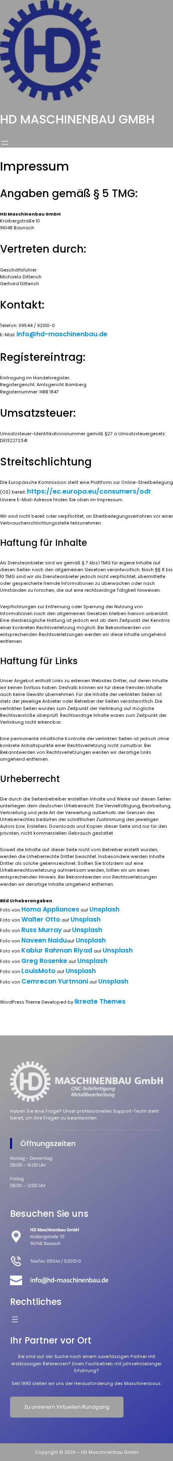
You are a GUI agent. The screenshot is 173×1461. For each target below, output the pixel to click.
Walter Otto (40, 919)
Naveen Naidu (44, 940)
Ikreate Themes (100, 1001)
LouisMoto (38, 970)
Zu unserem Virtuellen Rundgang (66, 1406)
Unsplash (104, 909)
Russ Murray (41, 929)
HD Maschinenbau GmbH (77, 119)
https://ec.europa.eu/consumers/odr (89, 491)
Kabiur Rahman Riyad (57, 950)
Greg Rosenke (44, 960)
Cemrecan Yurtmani (54, 981)
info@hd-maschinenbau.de (61, 334)
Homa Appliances (50, 909)
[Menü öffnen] (5, 143)
